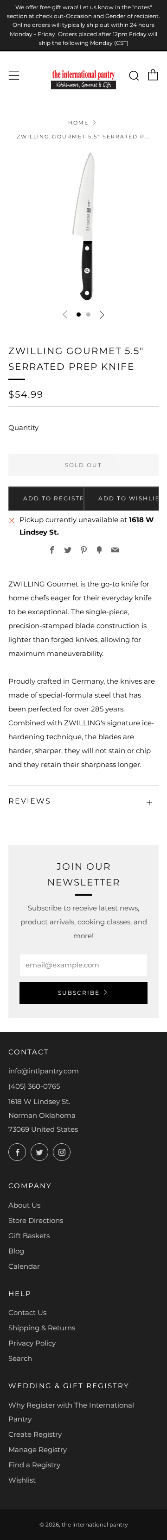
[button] (79, 314)
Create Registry (35, 1434)
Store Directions (35, 1220)
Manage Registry (37, 1449)
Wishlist (22, 1480)
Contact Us (27, 1312)
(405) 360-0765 (34, 1086)
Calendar (24, 1266)
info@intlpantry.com (43, 1070)
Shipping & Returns (41, 1327)
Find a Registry (34, 1464)
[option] (83, 226)
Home (78, 122)
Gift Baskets (29, 1235)
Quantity (23, 427)
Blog (16, 1251)
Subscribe (79, 992)
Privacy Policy (32, 1343)
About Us (24, 1205)
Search (20, 1358)
